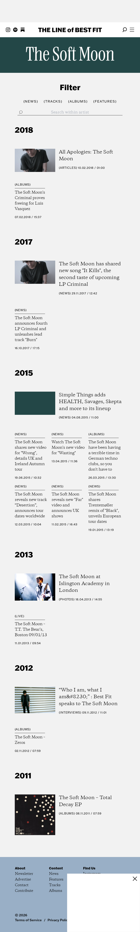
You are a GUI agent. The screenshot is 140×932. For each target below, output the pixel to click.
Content (56, 868)
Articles (68, 168)
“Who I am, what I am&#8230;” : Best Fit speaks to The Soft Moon (88, 697)
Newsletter (24, 873)
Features (56, 879)
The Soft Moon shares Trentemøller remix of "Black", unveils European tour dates (104, 508)
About (20, 868)
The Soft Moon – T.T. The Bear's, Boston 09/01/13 (31, 629)
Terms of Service (28, 920)
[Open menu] (132, 30)
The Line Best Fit (70, 30)
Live (19, 616)
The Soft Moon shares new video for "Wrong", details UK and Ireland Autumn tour (30, 455)
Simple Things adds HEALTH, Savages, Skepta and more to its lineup (90, 402)
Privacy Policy (59, 920)
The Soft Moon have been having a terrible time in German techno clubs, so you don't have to (104, 455)
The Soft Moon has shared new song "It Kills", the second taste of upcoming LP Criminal (90, 274)
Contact (21, 885)
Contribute (24, 890)
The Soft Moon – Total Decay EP (85, 801)
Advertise (23, 879)
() (31, 101)
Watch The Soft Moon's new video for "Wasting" (68, 447)
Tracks (55, 885)
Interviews (70, 712)
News (65, 293)
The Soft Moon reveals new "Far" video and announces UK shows (67, 505)
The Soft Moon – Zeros (30, 740)
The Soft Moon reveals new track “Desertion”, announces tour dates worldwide (31, 505)
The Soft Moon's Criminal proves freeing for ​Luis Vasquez (30, 201)
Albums (23, 184)
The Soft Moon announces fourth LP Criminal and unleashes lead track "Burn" (31, 329)
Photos (66, 599)
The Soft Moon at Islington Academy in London (84, 583)
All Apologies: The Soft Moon (86, 155)
